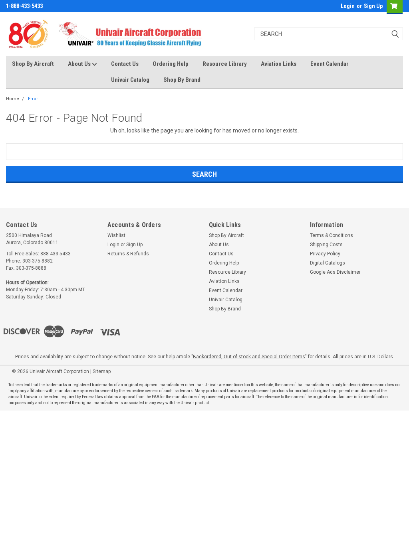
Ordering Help (171, 63)
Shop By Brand (182, 79)
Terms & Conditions (331, 235)
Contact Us (125, 63)
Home (12, 98)
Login (348, 6)
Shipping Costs (326, 244)
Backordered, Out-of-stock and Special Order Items (249, 356)
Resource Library (225, 63)
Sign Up (373, 6)
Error (33, 98)
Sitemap (102, 371)
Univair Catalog (130, 79)
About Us (80, 63)
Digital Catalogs (327, 263)
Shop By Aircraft (33, 63)
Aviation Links (278, 63)
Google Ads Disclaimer (335, 272)
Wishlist (116, 235)
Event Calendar (329, 63)
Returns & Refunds (128, 254)
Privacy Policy (325, 254)
